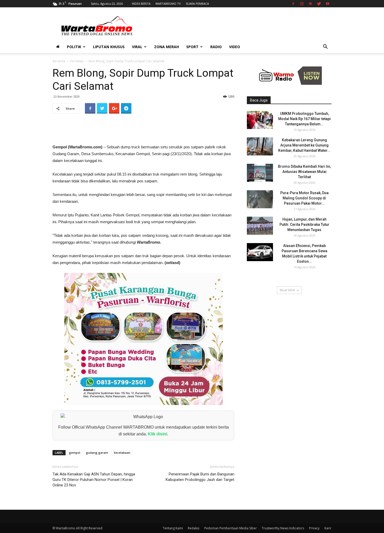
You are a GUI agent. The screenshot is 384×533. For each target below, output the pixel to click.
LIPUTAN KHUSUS (109, 46)
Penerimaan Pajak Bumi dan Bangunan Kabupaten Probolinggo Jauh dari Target (200, 477)
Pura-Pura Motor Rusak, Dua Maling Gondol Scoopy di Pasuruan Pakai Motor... (304, 198)
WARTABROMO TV (168, 3)
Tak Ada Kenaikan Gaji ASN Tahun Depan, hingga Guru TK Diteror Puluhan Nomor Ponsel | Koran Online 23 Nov (94, 479)
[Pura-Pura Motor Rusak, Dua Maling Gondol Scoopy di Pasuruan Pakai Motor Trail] (260, 199)
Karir (327, 528)
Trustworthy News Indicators (283, 528)
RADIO (216, 46)
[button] (325, 47)
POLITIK (74, 46)
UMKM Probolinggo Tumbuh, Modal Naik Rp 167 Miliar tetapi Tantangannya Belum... (304, 118)
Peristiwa (77, 61)
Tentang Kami (173, 528)
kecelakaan (122, 453)
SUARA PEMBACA (197, 3)
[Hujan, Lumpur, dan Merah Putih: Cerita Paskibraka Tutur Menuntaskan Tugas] (260, 226)
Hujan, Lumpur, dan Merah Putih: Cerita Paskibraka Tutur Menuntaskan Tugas (304, 224)
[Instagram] (302, 3)
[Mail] (310, 3)
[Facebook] (293, 3)
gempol (74, 453)
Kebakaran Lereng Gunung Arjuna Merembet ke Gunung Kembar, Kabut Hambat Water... (304, 145)
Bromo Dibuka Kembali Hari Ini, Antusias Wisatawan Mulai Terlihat (304, 171)
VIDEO (234, 46)
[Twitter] (319, 3)
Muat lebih (287, 290)
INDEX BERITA (141, 3)
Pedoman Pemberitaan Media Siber (230, 528)
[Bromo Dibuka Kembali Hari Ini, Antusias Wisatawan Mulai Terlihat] (260, 173)
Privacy (314, 528)
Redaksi (193, 528)
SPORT (192, 46)
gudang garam (97, 453)
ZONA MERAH (166, 46)
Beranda (59, 61)
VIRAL (137, 46)
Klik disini (157, 434)
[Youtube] (327, 3)
